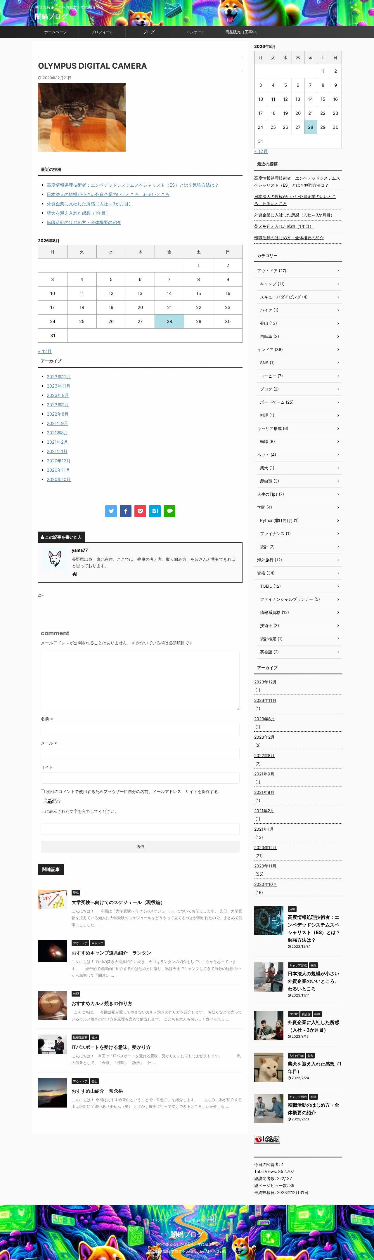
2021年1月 (57, 451)
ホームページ (55, 31)
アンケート (195, 31)
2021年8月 (57, 432)
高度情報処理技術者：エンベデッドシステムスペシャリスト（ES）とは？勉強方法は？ (133, 185)
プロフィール (102, 31)
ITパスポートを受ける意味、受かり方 (111, 1047)
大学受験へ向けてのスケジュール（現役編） (118, 902)
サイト (47, 767)
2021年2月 (57, 442)
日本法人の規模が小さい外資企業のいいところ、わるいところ (108, 194)
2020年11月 (58, 470)
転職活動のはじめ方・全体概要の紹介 (84, 222)
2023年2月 (58, 404)
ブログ (149, 31)
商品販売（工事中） (243, 31)
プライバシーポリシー (206, 1220)
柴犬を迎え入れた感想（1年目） (78, 213)
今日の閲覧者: (267, 1164)
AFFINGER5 (215, 1251)
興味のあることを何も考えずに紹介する (187, 1244)
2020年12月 (59, 461)
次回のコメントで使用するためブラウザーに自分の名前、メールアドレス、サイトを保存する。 (134, 791)
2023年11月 (58, 386)
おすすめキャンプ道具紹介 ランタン (111, 953)
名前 (47, 718)
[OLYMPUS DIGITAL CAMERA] (155, 511)
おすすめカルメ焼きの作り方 (102, 1003)
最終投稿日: (265, 1192)
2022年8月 (58, 414)
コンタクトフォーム (166, 1220)
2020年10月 (59, 479)
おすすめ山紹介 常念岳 (97, 1091)
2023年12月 (59, 376)
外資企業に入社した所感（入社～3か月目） (90, 203)
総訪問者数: (265, 1178)
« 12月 (45, 351)
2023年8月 (58, 395)
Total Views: (266, 1171)
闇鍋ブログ (51, 16)
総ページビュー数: (271, 1185)
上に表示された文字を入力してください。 (80, 811)
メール (49, 742)
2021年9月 (57, 423)
